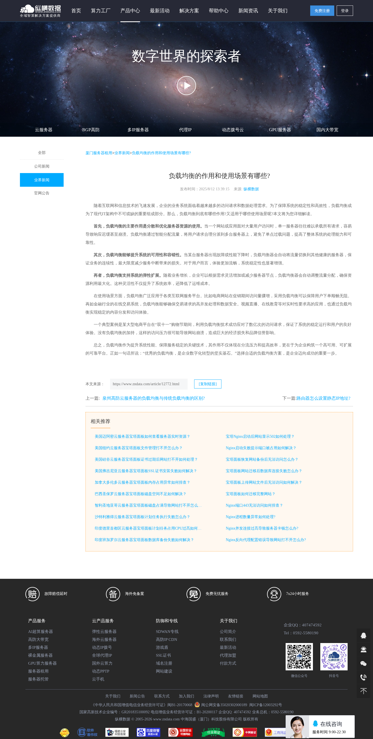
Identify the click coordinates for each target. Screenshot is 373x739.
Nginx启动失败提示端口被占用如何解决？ (261, 448)
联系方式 (162, 696)
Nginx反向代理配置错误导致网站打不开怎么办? (266, 540)
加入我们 (186, 696)
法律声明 (211, 696)
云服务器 (43, 129)
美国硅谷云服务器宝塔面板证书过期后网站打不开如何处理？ (146, 459)
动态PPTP (100, 671)
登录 (345, 11)
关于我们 (112, 696)
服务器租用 (38, 671)
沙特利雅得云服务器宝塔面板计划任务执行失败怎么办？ (142, 517)
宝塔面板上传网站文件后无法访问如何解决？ (264, 482)
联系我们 (228, 639)
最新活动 (160, 10)
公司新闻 (41, 166)
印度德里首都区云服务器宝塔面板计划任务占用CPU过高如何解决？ (149, 528)
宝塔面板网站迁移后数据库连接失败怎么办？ (264, 471)
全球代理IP (102, 655)
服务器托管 (38, 679)
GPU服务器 (280, 129)
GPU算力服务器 (42, 663)
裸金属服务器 (40, 655)
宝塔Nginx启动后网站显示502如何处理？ (260, 436)
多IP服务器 (138, 129)
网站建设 (164, 671)
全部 (42, 153)
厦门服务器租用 (98, 153)
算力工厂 (101, 10)
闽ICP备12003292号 (265, 705)
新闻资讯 (248, 10)
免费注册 (322, 11)
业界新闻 (41, 180)
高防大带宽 (38, 639)
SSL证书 (163, 655)
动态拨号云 (233, 129)
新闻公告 (137, 696)
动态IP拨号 (102, 647)
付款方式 (228, 663)
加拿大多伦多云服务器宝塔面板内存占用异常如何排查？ (142, 482)
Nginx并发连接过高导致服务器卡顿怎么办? (262, 528)
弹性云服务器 (104, 631)
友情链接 (235, 696)
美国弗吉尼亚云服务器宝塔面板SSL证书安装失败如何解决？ (146, 471)
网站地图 (260, 696)
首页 (76, 10)
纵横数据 (251, 189)
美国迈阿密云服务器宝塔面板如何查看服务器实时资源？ (142, 436)
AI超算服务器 (40, 631)
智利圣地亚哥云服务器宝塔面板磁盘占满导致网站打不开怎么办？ (149, 505)
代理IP (185, 129)
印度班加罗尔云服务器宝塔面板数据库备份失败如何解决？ (144, 540)
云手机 (98, 679)
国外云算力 (102, 663)
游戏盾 (162, 647)
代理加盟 (228, 655)
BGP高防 (91, 129)
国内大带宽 (327, 129)
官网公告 (41, 193)
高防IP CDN (166, 639)
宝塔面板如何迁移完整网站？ (251, 494)
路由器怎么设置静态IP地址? (323, 398)
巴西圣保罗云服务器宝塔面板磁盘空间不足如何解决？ (141, 494)
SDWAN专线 (167, 631)
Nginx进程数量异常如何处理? (250, 517)
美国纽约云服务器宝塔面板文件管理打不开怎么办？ (139, 448)
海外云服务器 (104, 639)
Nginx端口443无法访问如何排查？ (254, 505)
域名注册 (164, 663)
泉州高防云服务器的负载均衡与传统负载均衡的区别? (153, 398)
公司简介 (228, 631)
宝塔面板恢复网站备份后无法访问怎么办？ (262, 459)
